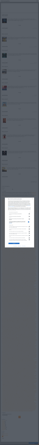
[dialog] (19, 222)
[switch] (29, 213)
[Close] (32, 199)
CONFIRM (14, 243)
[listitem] (19, 212)
